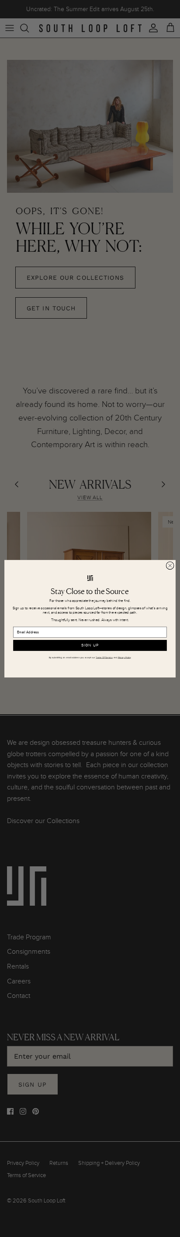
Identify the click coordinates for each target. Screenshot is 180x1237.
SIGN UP (90, 645)
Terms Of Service (104, 657)
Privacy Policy (124, 657)
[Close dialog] (170, 566)
